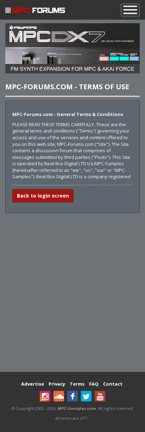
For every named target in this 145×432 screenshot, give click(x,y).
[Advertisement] (72, 292)
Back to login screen (43, 195)
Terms (77, 384)
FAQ (94, 384)
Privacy (57, 384)
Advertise (32, 384)
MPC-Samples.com (77, 408)
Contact (112, 384)
